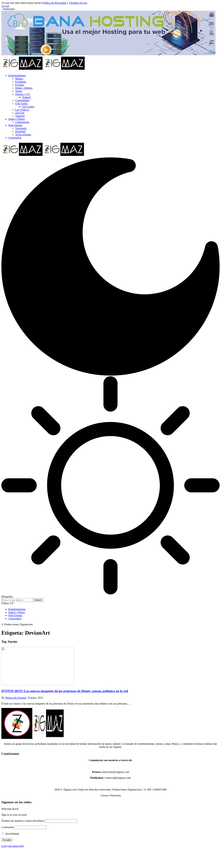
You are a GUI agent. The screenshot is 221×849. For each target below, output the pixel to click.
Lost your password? (12, 846)
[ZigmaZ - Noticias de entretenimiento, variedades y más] (42, 155)
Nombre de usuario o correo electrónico (23, 820)
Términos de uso (78, 2)
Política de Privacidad (54, 2)
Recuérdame (12, 833)
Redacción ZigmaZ (15, 697)
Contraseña (7, 827)
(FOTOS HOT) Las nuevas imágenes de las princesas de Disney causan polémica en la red (64, 691)
